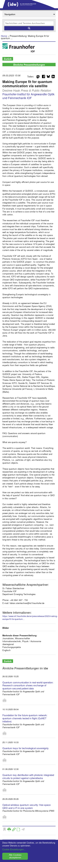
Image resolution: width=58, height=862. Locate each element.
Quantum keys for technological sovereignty (25, 748)
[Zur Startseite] (29, 7)
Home (4, 36)
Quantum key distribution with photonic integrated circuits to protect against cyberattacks (28, 776)
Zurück (8, 58)
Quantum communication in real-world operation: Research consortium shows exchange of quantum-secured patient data (27, 685)
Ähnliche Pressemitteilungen (29, 64)
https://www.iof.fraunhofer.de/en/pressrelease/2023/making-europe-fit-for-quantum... (30, 618)
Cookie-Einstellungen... (14, 849)
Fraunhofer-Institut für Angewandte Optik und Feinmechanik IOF (28, 96)
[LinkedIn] (53, 77)
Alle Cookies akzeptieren (15, 856)
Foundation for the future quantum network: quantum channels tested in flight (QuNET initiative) (24, 718)
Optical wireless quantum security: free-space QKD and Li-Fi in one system (26, 806)
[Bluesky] (48, 77)
